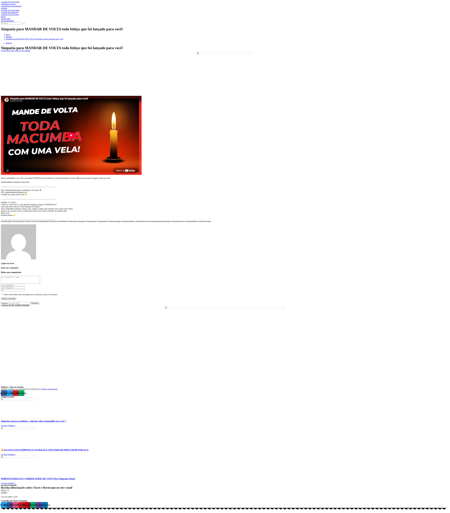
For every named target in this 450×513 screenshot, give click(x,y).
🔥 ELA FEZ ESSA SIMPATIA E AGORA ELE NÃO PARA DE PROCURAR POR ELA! (45, 450)
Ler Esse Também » (8, 426)
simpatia (9, 43)
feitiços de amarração (49, 389)
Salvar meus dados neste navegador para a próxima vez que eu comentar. (31, 295)
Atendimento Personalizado (11, 6)
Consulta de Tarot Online (10, 2)
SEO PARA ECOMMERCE (39, 511)
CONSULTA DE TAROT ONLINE (15, 305)
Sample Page (6, 19)
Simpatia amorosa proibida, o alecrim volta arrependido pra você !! (33, 421)
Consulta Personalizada (9, 12)
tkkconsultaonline (7, 21)
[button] (15, 51)
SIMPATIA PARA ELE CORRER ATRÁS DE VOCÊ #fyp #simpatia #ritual (38, 478)
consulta (4, 8)
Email (3, 490)
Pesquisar (4, 303)
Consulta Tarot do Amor (10, 15)
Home (3, 17)
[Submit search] (24, 23)
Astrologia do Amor (8, 4)
